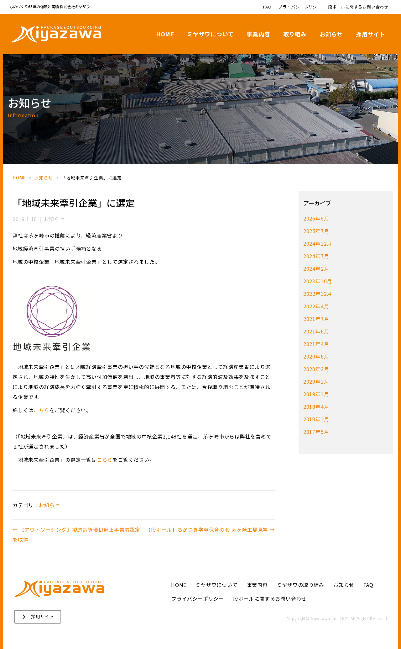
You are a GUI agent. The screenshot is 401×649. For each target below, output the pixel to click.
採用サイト (370, 34)
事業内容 (258, 34)
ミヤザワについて (210, 34)
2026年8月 (316, 218)
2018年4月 (316, 406)
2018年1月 (316, 419)
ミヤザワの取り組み (300, 584)
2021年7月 (316, 318)
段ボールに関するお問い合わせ (358, 7)
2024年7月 (316, 256)
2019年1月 (316, 394)
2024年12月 (317, 243)
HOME (165, 34)
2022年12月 (317, 293)
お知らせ (331, 34)
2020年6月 (316, 356)
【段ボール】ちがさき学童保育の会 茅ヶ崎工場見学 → (210, 529)
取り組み (295, 34)
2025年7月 (316, 231)
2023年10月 (317, 281)
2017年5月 (316, 431)
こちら (41, 410)
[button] (37, 616)
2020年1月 (316, 381)
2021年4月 (316, 344)
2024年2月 (316, 268)
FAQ (267, 7)
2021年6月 (316, 331)
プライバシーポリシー (299, 7)
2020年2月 (316, 369)
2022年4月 (316, 306)
